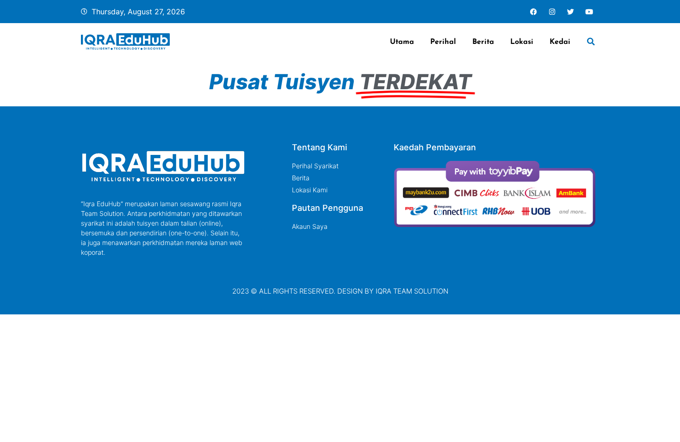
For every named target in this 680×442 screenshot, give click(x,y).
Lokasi (521, 41)
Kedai (560, 41)
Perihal (443, 41)
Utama (402, 41)
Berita (483, 41)
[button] (591, 42)
